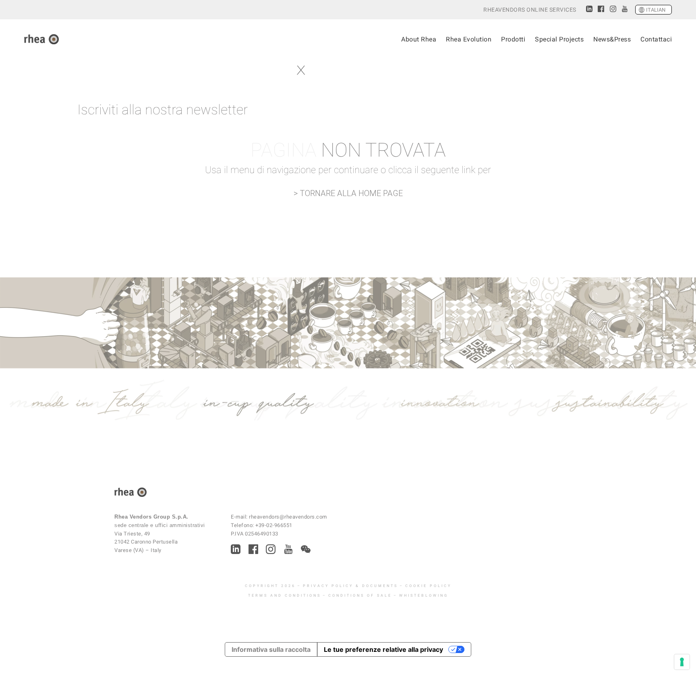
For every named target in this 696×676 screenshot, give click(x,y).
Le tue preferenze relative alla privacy (383, 649)
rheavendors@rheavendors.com (288, 517)
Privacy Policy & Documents (350, 586)
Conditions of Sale (360, 595)
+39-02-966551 (273, 525)
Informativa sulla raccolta (271, 649)
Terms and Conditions (284, 595)
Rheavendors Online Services (529, 9)
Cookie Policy (428, 586)
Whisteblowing (423, 595)
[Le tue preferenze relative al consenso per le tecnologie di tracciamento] (682, 662)
